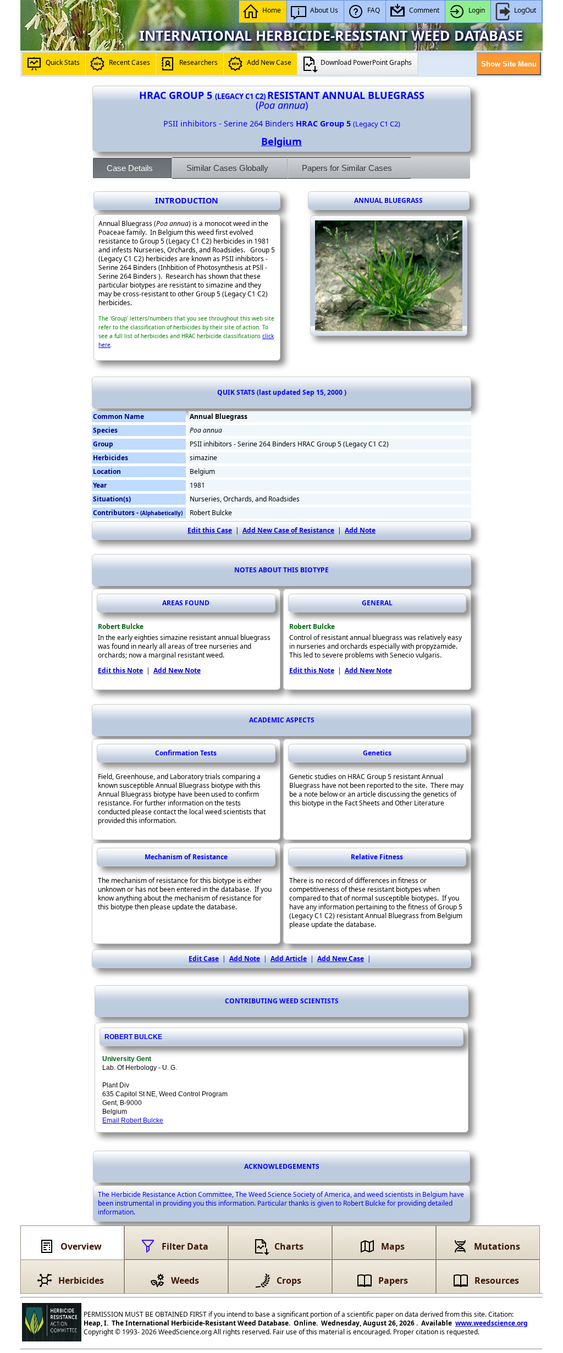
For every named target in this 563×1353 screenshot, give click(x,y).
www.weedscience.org (491, 1323)
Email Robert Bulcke (132, 1120)
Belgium (281, 141)
